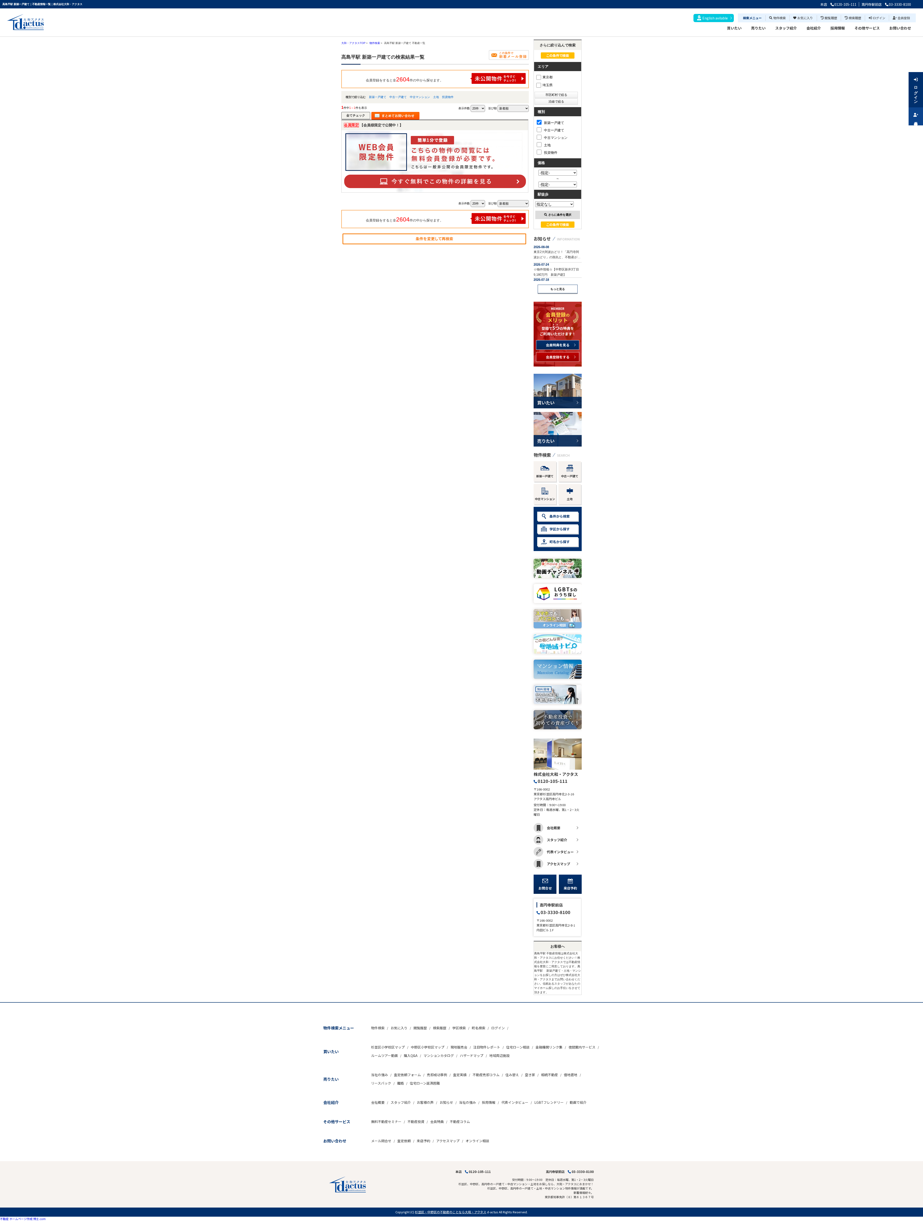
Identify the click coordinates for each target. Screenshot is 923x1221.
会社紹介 (813, 28)
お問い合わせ (900, 28)
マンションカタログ (439, 1055)
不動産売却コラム (486, 1074)
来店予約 (570, 888)
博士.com (39, 1219)
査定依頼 (404, 1140)
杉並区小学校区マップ (388, 1047)
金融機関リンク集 (549, 1047)
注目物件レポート (486, 1047)
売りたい (758, 28)
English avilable (715, 18)
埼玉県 (548, 85)
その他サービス (867, 28)
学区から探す (559, 529)
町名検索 (478, 1027)
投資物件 (448, 97)
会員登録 (904, 18)
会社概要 (553, 827)
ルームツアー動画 (384, 1055)
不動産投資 (415, 1121)
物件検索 (779, 18)
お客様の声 (425, 1102)
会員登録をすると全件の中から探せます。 (404, 79)
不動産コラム (460, 1121)
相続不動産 (549, 1074)
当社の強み (379, 1074)
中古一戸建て (398, 97)
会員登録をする (557, 357)
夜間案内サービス (581, 1047)
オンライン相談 (477, 1140)
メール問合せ (381, 1140)
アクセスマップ (558, 863)
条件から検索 (559, 516)
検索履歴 (855, 18)
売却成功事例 (437, 1074)
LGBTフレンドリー (549, 1102)
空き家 (530, 1074)
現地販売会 (458, 1047)
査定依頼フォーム (407, 1074)
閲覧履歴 (831, 18)
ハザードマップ (471, 1055)
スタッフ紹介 (786, 28)
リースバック (381, 1083)
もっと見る (557, 289)
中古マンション (420, 97)
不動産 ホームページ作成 (16, 1219)
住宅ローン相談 (518, 1047)
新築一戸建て (377, 97)
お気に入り (805, 18)
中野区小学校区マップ (427, 1047)
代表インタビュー (560, 851)
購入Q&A (411, 1055)
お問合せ (545, 888)
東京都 (548, 77)
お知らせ (446, 1102)
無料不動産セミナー (386, 1121)
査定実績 (460, 1074)
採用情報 (837, 28)
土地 (436, 97)
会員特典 (437, 1121)
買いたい (734, 28)
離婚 (400, 1083)
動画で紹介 (578, 1102)
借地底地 (570, 1074)
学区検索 (459, 1027)
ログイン (879, 18)
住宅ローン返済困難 (425, 1083)
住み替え (512, 1074)
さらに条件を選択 (559, 214)
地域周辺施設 (499, 1055)
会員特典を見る (557, 345)
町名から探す (559, 541)
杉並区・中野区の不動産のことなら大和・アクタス (450, 1212)
